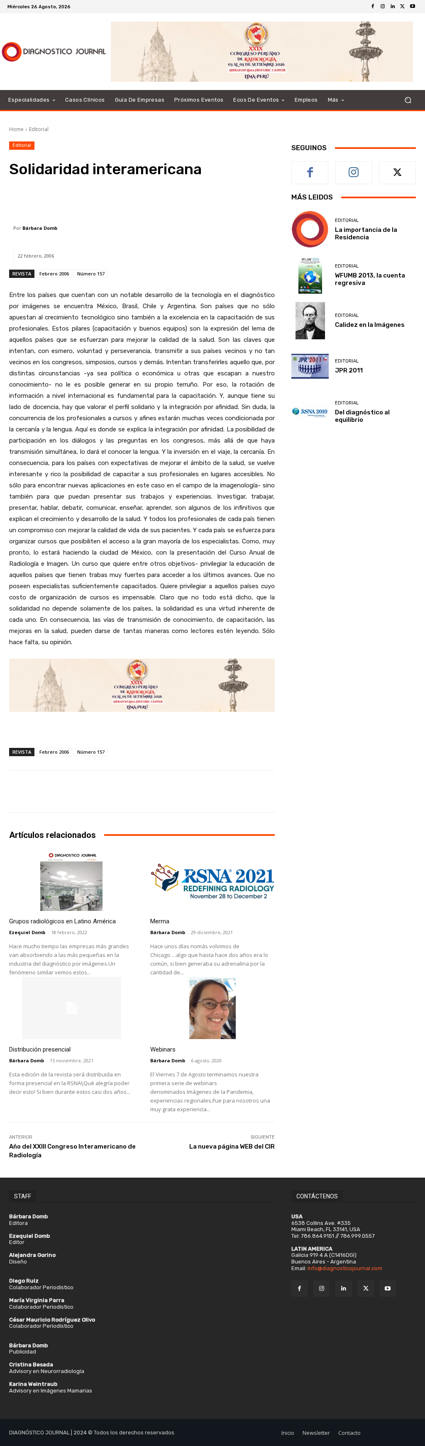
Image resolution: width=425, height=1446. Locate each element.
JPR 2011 (349, 370)
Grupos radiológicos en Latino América (62, 921)
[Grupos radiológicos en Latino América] (71, 880)
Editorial (39, 129)
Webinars (163, 1049)
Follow (354, 168)
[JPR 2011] (310, 366)
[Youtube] (413, 7)
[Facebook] (373, 7)
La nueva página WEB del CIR (232, 1146)
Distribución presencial (40, 1049)
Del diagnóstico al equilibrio (362, 416)
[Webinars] (212, 1008)
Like (310, 168)
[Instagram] (383, 7)
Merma (159, 921)
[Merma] (212, 880)
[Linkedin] (393, 7)
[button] (408, 100)
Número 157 (91, 273)
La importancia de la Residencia (366, 233)
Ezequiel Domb (27, 932)
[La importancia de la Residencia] (310, 229)
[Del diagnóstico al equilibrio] (310, 412)
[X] (403, 7)
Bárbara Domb (39, 228)
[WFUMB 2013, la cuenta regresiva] (310, 275)
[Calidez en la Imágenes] (310, 320)
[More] (220, 201)
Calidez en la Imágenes (370, 325)
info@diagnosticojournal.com (345, 1268)
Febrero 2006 (54, 273)
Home (16, 129)
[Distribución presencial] (71, 1008)
